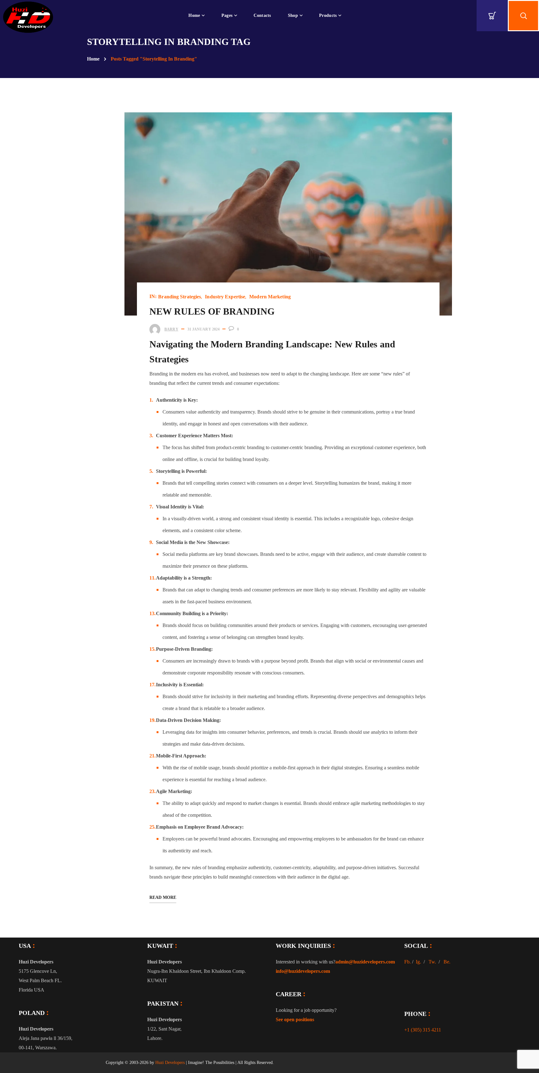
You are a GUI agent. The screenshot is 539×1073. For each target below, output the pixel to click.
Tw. (432, 961)
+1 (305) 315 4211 (422, 1029)
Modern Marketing (270, 296)
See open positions (295, 1019)
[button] (492, 15)
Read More (162, 897)
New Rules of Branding (211, 311)
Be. (447, 961)
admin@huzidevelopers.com (365, 961)
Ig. (418, 961)
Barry (171, 329)
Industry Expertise (225, 296)
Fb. (407, 961)
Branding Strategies (179, 296)
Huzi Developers (170, 1062)
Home (93, 58)
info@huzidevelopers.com (303, 971)
